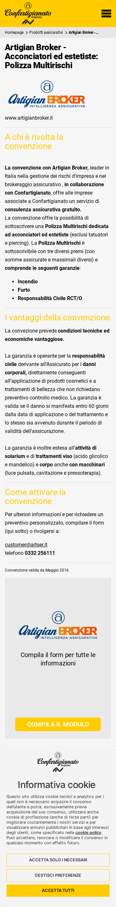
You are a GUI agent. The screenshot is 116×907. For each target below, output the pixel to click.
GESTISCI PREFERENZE (58, 875)
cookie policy (88, 832)
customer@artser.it (26, 545)
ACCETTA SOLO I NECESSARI (58, 859)
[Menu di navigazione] (106, 13)
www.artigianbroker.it (29, 118)
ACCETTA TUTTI (58, 890)
